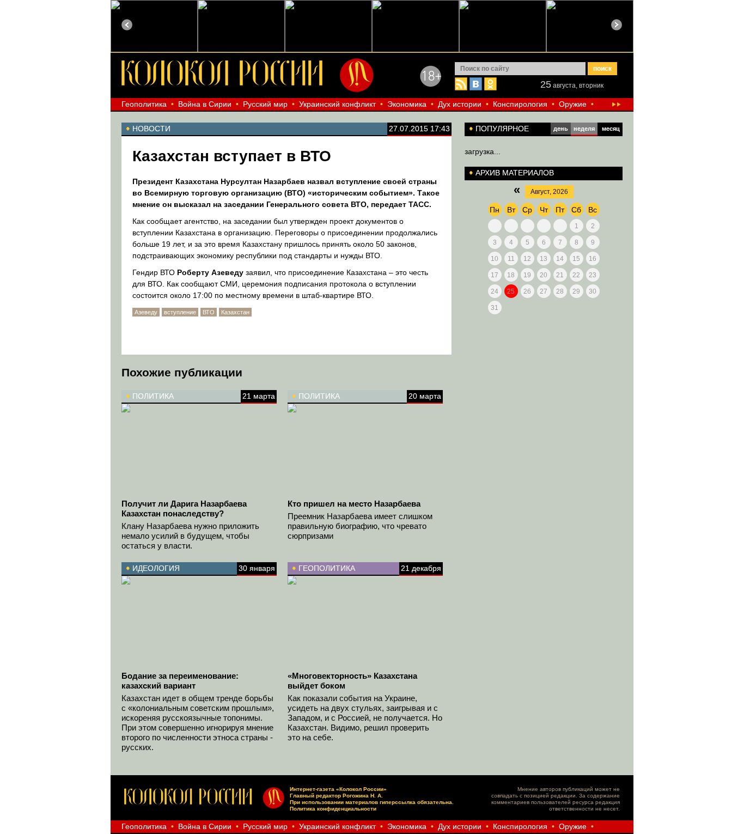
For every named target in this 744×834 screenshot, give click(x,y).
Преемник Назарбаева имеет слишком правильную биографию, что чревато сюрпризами (360, 526)
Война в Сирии (204, 104)
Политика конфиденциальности (333, 809)
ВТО (209, 312)
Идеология (156, 568)
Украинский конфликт (337, 104)
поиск (602, 68)
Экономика (406, 104)
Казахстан (235, 312)
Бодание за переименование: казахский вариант (180, 680)
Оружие (573, 104)
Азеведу (146, 312)
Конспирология (520, 104)
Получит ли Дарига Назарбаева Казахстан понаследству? (184, 508)
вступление (180, 312)
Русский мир (265, 104)
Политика (153, 396)
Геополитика (144, 104)
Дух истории (459, 104)
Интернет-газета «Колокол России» (338, 789)
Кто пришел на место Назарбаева (354, 503)
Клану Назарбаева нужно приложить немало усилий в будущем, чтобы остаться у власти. (190, 535)
